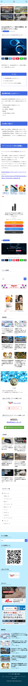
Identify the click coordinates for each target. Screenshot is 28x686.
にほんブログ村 (17, 403)
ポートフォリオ (8, 517)
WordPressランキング (14, 422)
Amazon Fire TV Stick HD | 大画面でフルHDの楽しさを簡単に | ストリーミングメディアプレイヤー (14, 214)
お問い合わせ (14, 678)
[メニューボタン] (1, 1)
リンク (5, 520)
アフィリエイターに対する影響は (13, 83)
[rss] (17, 674)
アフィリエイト (5, 31)
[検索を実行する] (25, 279)
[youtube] (15, 674)
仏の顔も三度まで (9, 80)
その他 (6, 515)
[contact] (19, 674)
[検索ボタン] (26, 1)
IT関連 (6, 496)
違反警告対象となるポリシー (12, 78)
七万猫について (17, 676)
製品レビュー (7, 507)
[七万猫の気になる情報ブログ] (14, 1)
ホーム (3, 676)
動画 (5, 501)
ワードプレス (7, 498)
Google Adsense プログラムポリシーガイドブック (13, 172)
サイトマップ (23, 676)
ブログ (6, 493)
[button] (3, 58)
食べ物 (6, 512)
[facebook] (9, 674)
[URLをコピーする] (25, 58)
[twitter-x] (10, 674)
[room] (14, 674)
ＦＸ (5, 509)
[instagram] (12, 674)
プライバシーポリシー (9, 676)
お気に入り (7, 523)
